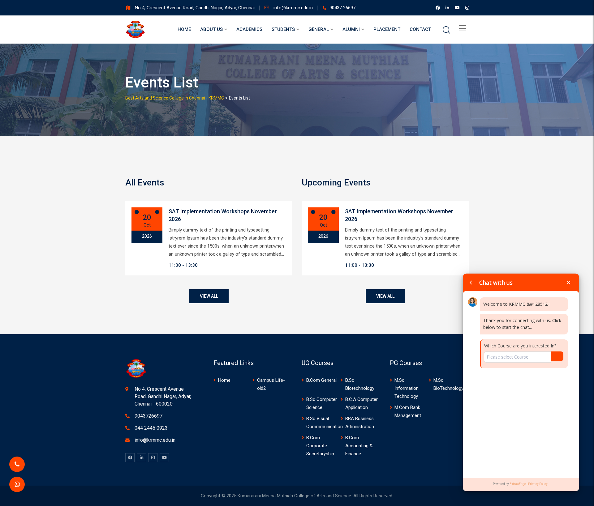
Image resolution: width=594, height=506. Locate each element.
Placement (386, 29)
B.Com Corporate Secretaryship (320, 446)
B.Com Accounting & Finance (359, 446)
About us (211, 29)
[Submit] (557, 356)
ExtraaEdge (518, 484)
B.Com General (321, 380)
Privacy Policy (538, 484)
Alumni (351, 29)
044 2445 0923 (151, 428)
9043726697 (148, 416)
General (318, 29)
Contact (420, 29)
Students (283, 29)
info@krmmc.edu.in (293, 8)
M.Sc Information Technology (406, 388)
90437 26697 (342, 8)
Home (184, 29)
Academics (249, 29)
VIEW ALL (209, 296)
